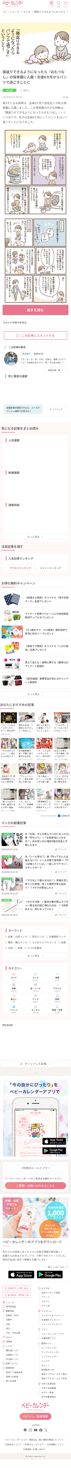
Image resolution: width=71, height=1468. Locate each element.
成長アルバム (12, 1363)
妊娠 (63, 942)
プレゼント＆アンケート (52, 1315)
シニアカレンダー (49, 1356)
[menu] (66, 4)
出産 (10, 948)
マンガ (26, 11)
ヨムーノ (45, 1365)
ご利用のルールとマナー (35, 1168)
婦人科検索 (11, 1380)
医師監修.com (47, 1369)
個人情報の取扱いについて (51, 1439)
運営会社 (33, 1439)
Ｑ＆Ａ (9, 1337)
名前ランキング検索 (50, 1292)
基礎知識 (10, 1310)
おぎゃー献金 (47, 1392)
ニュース (14, 11)
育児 (8, 1328)
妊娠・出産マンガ (17, 936)
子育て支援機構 (48, 1387)
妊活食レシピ (12, 1358)
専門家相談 (11, 1306)
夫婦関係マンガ (57, 936)
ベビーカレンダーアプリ (52, 1333)
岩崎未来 (38, 353)
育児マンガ (38, 936)
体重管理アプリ (48, 1338)
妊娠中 (9, 1319)
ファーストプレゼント (51, 1324)
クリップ (58, 409)
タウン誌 (45, 1305)
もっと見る (33, 536)
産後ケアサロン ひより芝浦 (53, 1378)
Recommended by (49, 815)
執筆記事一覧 (54, 370)
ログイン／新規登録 (35, 1416)
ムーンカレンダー (49, 1347)
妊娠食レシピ (12, 1354)
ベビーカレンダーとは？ (16, 1439)
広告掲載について (55, 1444)
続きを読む (35, 310)
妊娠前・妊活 (12, 1315)
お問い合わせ (39, 1449)
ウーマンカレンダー (50, 1352)
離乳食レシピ (12, 1350)
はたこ (26, 90)
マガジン (45, 1301)
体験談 (9, 1341)
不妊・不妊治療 (13, 1332)
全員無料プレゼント (50, 1319)
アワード (45, 1296)
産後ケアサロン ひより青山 (53, 1373)
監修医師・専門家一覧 (18, 1295)
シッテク (45, 1360)
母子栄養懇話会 (48, 1396)
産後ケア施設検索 (14, 1372)
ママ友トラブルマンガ (44, 942)
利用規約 (27, 1449)
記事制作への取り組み (18, 1288)
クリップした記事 (35, 1064)
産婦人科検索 (12, 1376)
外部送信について (13, 1444)
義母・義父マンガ (17, 942)
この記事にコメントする (38, 335)
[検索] (58, 4)
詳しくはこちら (56, 1267)
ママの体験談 (34, 948)
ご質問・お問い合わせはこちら (35, 1186)
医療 (20, 948)
